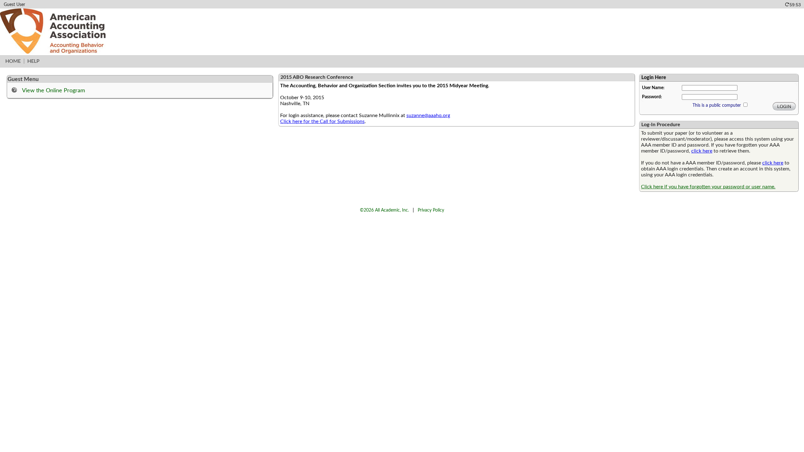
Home (13, 61)
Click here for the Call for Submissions (322, 121)
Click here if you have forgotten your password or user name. (708, 186)
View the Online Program (53, 90)
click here (701, 150)
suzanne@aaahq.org (428, 115)
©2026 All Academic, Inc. (384, 210)
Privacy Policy (431, 210)
